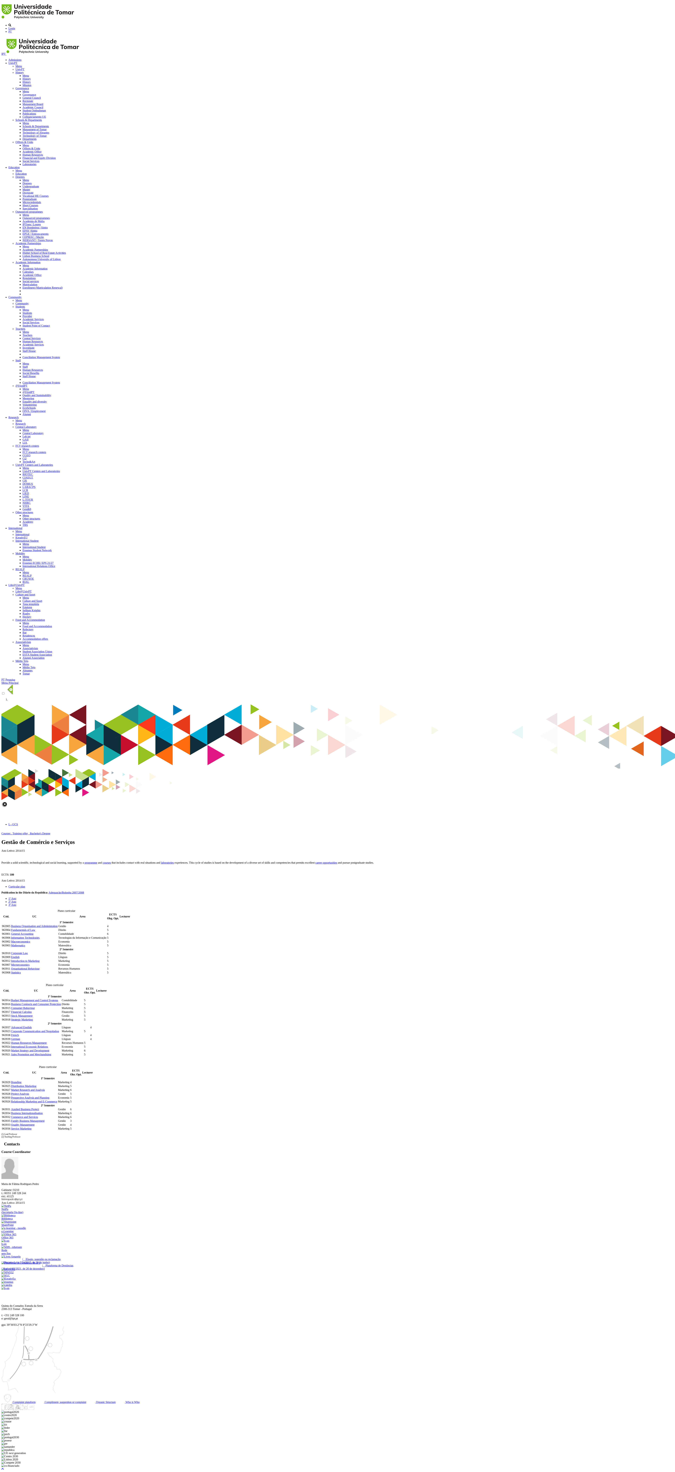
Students (20, 306)
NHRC (26, 502)
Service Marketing (21, 1128)
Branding (16, 1082)
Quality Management (22, 1124)
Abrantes (27, 670)
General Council (31, 97)
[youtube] (18, 1408)
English (15, 957)
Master (26, 189)
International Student (26, 540)
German (15, 1038)
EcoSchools (29, 407)
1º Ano (12, 898)
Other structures (24, 512)
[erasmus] (7, 1281)
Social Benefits (30, 373)
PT (10, 31)
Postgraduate (29, 199)
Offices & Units (24, 142)
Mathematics (18, 945)
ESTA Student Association (37, 654)
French (15, 1035)
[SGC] (5, 1275)
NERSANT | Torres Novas (37, 240)
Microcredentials (31, 202)
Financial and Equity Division (39, 157)
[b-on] (5, 1288)
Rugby (26, 613)
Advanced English (21, 1027)
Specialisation (30, 208)
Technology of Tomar (34, 135)
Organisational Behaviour (25, 968)
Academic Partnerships (28, 243)
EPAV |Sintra (29, 230)
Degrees (20, 176)
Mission (26, 85)
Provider (27, 316)
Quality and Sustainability (36, 395)
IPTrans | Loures (31, 224)
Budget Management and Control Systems (34, 1000)
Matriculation (29, 284)
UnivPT (12, 63)
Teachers (20, 328)
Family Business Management (27, 1120)
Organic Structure (105, 1402)
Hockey (26, 616)
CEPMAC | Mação (33, 237)
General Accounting (22, 933)
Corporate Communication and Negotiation (35, 1031)
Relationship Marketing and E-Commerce (34, 1101)
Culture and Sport (25, 594)
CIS (24, 480)
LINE (25, 496)
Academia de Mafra (33, 221)
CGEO (26, 455)
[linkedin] (24, 1408)
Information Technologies (25, 937)
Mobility (20, 553)
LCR (25, 490)
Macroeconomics (20, 941)
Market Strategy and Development (30, 1050)
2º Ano (12, 901)
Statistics (16, 972)
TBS (25, 524)
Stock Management (22, 1015)
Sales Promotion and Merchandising (31, 1054)
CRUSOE (28, 578)
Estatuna (27, 607)
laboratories (167, 862)
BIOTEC (27, 474)
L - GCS (13, 824)
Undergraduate (30, 186)
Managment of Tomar (34, 129)
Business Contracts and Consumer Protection (36, 1004)
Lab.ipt (26, 436)
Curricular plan (16, 886)
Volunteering (29, 404)
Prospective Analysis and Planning (30, 1097)
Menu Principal (9, 682)
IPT (3, 53)
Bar (24, 632)
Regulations (29, 278)
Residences (28, 635)
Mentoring (28, 398)
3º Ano (12, 904)
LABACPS (29, 487)
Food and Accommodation (30, 619)
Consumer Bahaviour (23, 1008)
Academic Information (27, 262)
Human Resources (32, 154)
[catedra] (6, 1285)
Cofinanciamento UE (34, 116)
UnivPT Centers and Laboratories (34, 464)
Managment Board (32, 104)
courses (107, 862)
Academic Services (33, 319)
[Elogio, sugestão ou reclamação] (11, 1256)
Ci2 (24, 458)
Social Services (30, 161)
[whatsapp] (38, 1408)
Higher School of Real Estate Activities (44, 252)
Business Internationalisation (27, 1113)
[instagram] (11, 1408)
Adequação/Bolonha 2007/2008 (66, 892)
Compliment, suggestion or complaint (65, 1402)
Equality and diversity (34, 401)
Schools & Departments (28, 119)
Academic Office (31, 151)
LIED (25, 493)
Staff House (29, 350)
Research (13, 417)
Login (11, 28)
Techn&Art (28, 461)
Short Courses (30, 205)
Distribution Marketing (23, 1086)
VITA (25, 505)
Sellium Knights (31, 610)
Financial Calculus (21, 1011)
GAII (25, 439)
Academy (27, 521)
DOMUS (27, 483)
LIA (24, 442)
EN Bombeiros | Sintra (35, 227)
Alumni (26, 414)
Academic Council (32, 107)
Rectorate (27, 100)
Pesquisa (10, 679)
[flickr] (31, 1408)
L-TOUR (27, 499)
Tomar (26, 673)
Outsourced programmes (29, 211)
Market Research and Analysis (28, 1089)
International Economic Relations (29, 1046)
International (15, 528)
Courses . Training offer (14, 833)
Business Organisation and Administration (34, 926)
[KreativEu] (8, 1278)
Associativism (23, 642)
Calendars (28, 271)
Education (14, 167)
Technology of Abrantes (35, 132)
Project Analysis (20, 1093)
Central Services (31, 338)
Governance (22, 88)
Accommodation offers (35, 638)
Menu (18, 66)
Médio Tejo (21, 661)
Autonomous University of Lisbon (41, 259)
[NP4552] (7, 1272)
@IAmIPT (21, 385)
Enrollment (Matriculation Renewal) (42, 287)
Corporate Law (19, 953)
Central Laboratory (26, 426)
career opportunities (326, 862)
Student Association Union (37, 651)
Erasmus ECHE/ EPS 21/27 (38, 562)
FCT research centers (27, 445)
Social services (30, 281)
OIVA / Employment (34, 411)
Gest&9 (26, 509)
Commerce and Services (24, 1117)
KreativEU (21, 537)
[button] (2, 1468)
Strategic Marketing (22, 1019)
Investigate (28, 347)
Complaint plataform (24, 1402)
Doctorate (27, 192)
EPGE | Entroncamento (35, 233)
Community (15, 297)
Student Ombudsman (34, 110)
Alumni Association (33, 657)
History (19, 72)
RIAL (25, 581)
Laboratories (29, 164)
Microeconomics (20, 964)
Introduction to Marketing (25, 960)
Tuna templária (30, 604)
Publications (29, 113)
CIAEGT (27, 477)
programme (91, 862)
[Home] (38, 19)
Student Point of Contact (36, 325)
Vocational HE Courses (35, 195)
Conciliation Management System (41, 357)
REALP (20, 569)
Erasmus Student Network (37, 550)
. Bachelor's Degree (39, 833)
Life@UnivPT (16, 585)
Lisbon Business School (35, 256)
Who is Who (132, 1402)
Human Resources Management (29, 1042)
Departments (29, 138)
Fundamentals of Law (23, 929)
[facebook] (4, 1408)
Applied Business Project (25, 1109)
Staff (18, 360)
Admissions (14, 59)
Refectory (27, 629)
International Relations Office (38, 566)
